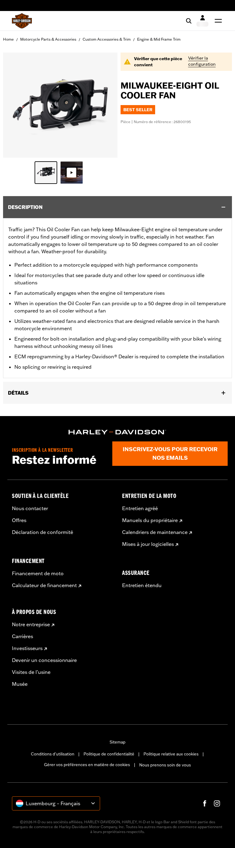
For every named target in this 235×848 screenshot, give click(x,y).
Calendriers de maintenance (155, 532)
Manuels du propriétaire (150, 520)
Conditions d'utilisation (52, 753)
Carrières (22, 636)
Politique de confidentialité (109, 753)
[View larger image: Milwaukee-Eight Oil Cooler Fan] (60, 104)
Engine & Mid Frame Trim (159, 39)
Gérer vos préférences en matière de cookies (87, 764)
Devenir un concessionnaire (44, 660)
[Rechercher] (189, 20)
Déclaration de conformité (42, 532)
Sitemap (117, 742)
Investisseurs (27, 648)
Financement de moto (38, 573)
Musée (20, 684)
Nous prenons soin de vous (165, 764)
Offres (19, 520)
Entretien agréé (140, 508)
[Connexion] (202, 20)
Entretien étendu (142, 585)
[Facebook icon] (204, 803)
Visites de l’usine (31, 672)
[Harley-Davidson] (117, 432)
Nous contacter (30, 508)
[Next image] (105, 105)
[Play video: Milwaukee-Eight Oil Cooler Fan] (72, 173)
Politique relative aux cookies (171, 753)
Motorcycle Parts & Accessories (48, 39)
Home (8, 39)
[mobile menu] (217, 21)
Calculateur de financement (44, 585)
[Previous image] (15, 105)
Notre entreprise (31, 624)
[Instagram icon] (217, 803)
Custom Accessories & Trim (107, 39)
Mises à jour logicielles (148, 544)
